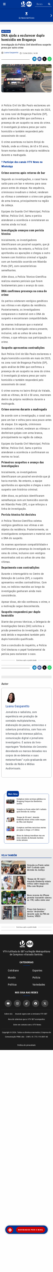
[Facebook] (35, 1003)
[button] (4, 4)
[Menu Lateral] (4, 4)
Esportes (37, 970)
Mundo (12, 977)
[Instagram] (17, 1003)
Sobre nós (8, 1014)
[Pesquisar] (49, 4)
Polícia (36, 977)
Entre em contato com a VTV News (27, 1025)
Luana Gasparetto (11, 52)
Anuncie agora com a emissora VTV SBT (31, 1014)
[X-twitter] (44, 1003)
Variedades (38, 984)
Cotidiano (13, 970)
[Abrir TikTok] (26, 1003)
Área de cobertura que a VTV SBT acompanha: (26, 1019)
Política (12, 984)
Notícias (6, 31)
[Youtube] (8, 1003)
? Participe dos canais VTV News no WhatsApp (22, 164)
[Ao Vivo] (10, 1230)
